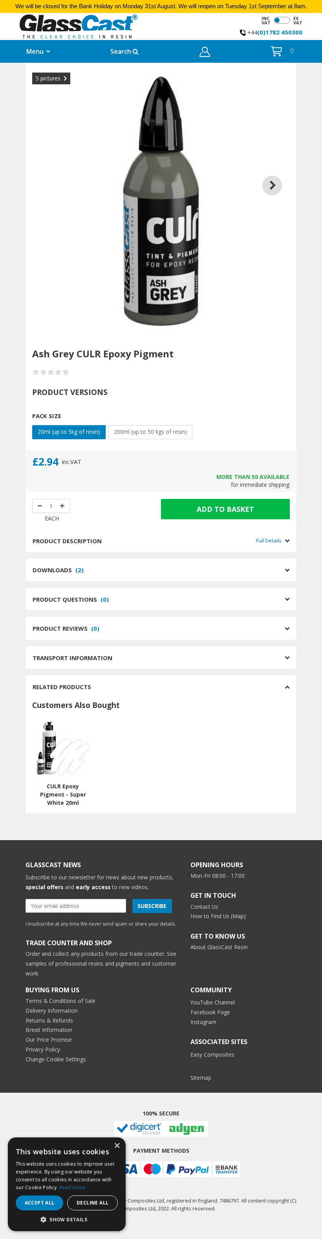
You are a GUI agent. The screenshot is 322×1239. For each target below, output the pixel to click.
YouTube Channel (212, 1002)
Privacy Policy (43, 1049)
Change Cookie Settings (56, 1059)
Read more (72, 1187)
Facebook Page (210, 1012)
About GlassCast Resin (219, 947)
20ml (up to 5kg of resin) (69, 431)
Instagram (203, 1022)
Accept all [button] (40, 1202)
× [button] (117, 1146)
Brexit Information (49, 1029)
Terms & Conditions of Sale (60, 1000)
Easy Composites (212, 1054)
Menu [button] (35, 51)
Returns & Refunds (49, 1020)
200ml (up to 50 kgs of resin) (150, 431)
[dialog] (67, 1184)
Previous (44, 176)
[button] (205, 53)
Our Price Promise (49, 1039)
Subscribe (151, 906)
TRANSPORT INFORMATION (72, 658)
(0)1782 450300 (279, 32)
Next (278, 176)
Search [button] (121, 51)
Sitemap (200, 1077)
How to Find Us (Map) (218, 916)
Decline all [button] (92, 1202)
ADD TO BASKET (225, 509)
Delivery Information (52, 1010)
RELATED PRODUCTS (62, 687)
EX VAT (297, 20)
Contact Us (204, 906)
